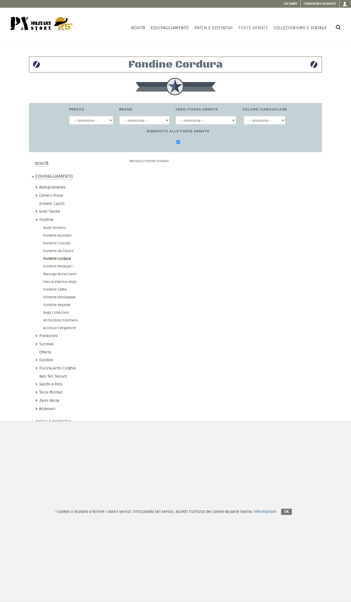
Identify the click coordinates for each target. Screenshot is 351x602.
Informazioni (264, 511)
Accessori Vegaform (59, 328)
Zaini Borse (49, 400)
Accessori (47, 408)
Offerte (45, 352)
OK (286, 511)
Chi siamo (290, 4)
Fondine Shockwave (59, 297)
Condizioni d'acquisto (320, 4)
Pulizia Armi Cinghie (57, 368)
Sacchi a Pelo (50, 384)
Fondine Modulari (57, 266)
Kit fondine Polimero (60, 320)
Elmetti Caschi (52, 203)
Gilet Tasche (49, 211)
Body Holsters (54, 228)
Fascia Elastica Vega (59, 282)
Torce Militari (51, 392)
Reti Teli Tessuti (53, 376)
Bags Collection (56, 312)
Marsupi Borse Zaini (60, 274)
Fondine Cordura (57, 258)
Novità (42, 163)
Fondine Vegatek (57, 305)
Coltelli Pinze (51, 195)
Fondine (46, 219)
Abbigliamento (52, 187)
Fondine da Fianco (58, 251)
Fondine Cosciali (56, 243)
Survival (46, 344)
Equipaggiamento (54, 176)
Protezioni (48, 336)
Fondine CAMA (54, 289)
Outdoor (46, 360)
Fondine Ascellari (57, 235)
